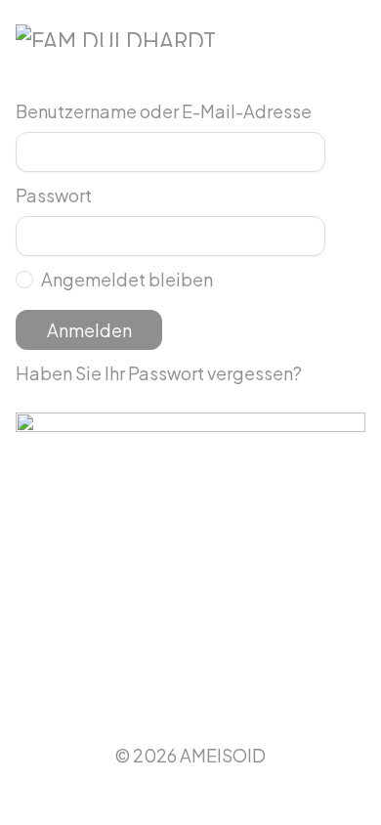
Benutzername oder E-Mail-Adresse (164, 111)
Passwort (54, 195)
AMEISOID (223, 755)
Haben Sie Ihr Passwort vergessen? (159, 373)
